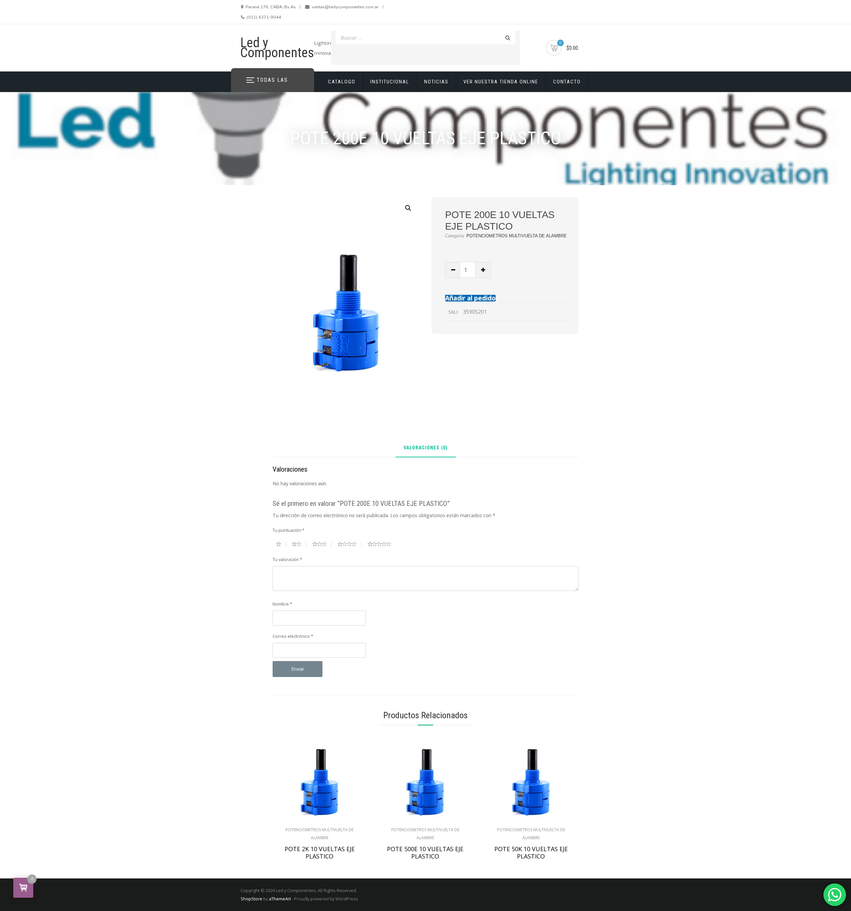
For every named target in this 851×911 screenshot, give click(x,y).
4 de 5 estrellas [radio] (350, 544)
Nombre (282, 604)
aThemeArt (280, 899)
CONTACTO (567, 82)
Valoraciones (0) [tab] (426, 448)
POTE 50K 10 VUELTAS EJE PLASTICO (531, 852)
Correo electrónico (293, 636)
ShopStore (251, 899)
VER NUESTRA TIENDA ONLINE (500, 82)
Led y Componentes (277, 47)
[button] (408, 208)
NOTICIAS (436, 82)
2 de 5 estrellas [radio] (299, 544)
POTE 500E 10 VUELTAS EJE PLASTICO (425, 852)
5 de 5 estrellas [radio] (382, 544)
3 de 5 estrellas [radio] (322, 544)
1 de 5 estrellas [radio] (281, 544)
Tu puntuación (288, 530)
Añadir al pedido (470, 298)
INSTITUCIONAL (389, 82)
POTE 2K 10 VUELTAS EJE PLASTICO (320, 852)
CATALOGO (341, 82)
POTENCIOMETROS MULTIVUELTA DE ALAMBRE (516, 235)
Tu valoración (287, 559)
